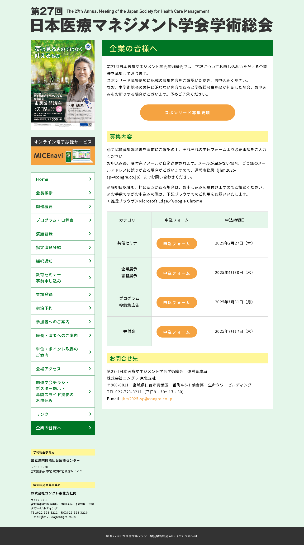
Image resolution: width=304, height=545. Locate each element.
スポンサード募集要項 (187, 112)
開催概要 (44, 206)
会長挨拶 (44, 193)
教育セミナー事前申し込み (48, 278)
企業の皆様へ (48, 428)
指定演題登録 (48, 247)
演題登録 (44, 234)
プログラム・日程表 (55, 220)
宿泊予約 (44, 308)
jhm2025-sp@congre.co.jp (147, 398)
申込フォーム (176, 243)
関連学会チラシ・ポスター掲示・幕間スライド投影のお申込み (55, 391)
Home (42, 179)
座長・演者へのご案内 (57, 335)
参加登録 (44, 294)
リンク (42, 414)
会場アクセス (48, 368)
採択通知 (44, 261)
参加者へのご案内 (53, 321)
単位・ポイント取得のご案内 (57, 352)
